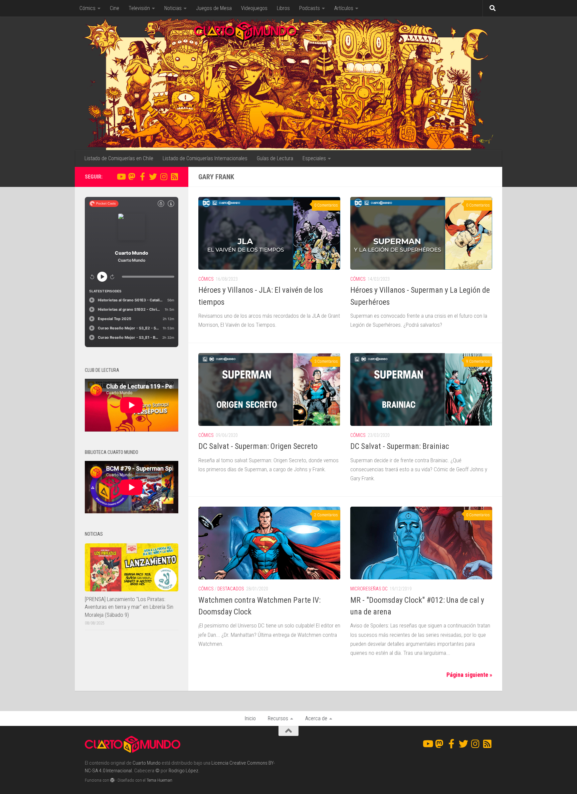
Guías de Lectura (275, 158)
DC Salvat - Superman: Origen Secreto (258, 446)
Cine (114, 8)
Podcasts (309, 8)
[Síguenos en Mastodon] (132, 177)
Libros (283, 8)
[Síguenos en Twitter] (153, 177)
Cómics (87, 8)
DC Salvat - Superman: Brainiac (399, 446)
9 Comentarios (478, 361)
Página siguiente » (469, 674)
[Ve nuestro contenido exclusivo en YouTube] (121, 177)
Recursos (278, 718)
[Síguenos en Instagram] (164, 177)
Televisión (139, 8)
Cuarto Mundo (147, 763)
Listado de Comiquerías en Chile (118, 158)
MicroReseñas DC (369, 588)
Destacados (230, 588)
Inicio (250, 718)
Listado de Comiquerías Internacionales (205, 158)
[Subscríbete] (174, 177)
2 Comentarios (326, 515)
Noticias (173, 8)
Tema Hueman (159, 780)
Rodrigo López (183, 771)
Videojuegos (254, 8)
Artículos (343, 8)
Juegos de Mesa (214, 8)
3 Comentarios (326, 361)
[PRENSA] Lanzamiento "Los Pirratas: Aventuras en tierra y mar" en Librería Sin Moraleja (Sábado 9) (129, 607)
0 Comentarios (326, 205)
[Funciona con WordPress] (112, 780)
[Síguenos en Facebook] (142, 177)
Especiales (314, 158)
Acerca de (316, 718)
